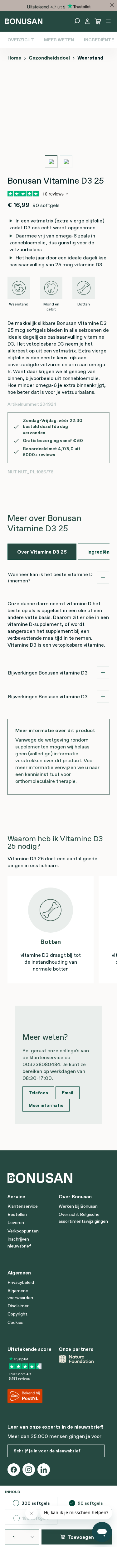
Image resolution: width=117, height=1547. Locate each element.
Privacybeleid (20, 1282)
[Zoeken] (77, 21)
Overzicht (20, 40)
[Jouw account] (87, 21)
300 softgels (36, 1503)
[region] (58, 121)
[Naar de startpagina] (23, 20)
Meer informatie (46, 1105)
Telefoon (38, 1093)
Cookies (15, 1322)
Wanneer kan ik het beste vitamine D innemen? (50, 577)
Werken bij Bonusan (78, 1206)
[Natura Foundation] (82, 1359)
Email (67, 1093)
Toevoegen (80, 1537)
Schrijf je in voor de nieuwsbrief (47, 1451)
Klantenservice (22, 1206)
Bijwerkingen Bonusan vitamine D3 (48, 672)
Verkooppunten (23, 1231)
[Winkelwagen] (98, 21)
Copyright (17, 1314)
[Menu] (108, 21)
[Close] (112, 5)
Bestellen (17, 1214)
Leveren (15, 1222)
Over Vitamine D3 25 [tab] (42, 551)
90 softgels (90, 1503)
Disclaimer (18, 1306)
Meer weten (59, 40)
